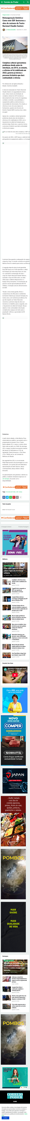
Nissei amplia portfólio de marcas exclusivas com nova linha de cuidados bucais (19, 617)
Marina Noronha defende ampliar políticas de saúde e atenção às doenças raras (19, 646)
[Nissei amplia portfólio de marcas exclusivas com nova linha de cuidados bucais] (6, 618)
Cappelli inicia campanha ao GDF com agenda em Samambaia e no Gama (19, 590)
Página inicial (5, 14)
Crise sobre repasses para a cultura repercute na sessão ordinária (13, 570)
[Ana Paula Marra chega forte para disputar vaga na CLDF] (6, 655)
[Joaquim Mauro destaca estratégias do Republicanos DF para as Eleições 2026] (6, 599)
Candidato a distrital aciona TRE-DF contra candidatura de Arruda (19, 581)
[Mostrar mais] (20, 497)
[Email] (17, 497)
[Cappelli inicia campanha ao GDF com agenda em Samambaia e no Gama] (6, 590)
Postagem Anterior (6, 526)
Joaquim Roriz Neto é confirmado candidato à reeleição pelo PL (17, 988)
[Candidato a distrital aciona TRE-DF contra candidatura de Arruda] (6, 582)
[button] (2, 2)
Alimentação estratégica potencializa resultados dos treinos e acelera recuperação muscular (14, 966)
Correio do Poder (11, 2)
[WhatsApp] (10, 497)
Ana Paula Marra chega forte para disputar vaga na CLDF (19, 654)
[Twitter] (7, 497)
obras (20, 491)
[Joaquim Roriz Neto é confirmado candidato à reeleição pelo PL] (6, 989)
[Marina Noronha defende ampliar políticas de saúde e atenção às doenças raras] (6, 646)
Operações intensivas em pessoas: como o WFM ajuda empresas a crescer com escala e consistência (19, 637)
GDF (17, 491)
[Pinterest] (13, 497)
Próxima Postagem (23, 526)
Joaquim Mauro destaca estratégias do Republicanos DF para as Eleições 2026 (19, 598)
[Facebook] (3, 497)
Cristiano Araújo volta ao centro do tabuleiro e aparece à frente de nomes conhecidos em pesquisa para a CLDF (19, 608)
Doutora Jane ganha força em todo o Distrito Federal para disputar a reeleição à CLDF (19, 997)
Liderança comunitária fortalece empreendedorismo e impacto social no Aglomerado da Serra (19, 979)
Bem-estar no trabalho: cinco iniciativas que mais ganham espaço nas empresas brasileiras (19, 627)
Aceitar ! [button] (5, 1118)
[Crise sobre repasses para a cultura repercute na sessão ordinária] (6, 1006)
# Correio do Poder (15, 14)
